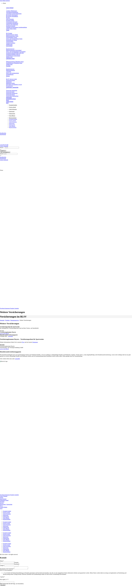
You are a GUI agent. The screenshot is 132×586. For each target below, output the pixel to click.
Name (2, 561)
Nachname (16, 564)
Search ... (2, 147)
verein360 (10, 336)
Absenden (3, 585)
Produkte (7, 320)
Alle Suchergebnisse (5, 152)
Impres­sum (11, 111)
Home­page (35, 342)
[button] (67, 3)
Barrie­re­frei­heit (12, 117)
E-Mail (2, 565)
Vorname (16, 562)
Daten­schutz (12, 113)
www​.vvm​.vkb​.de (4, 333)
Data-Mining (12, 115)
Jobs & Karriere (13, 109)
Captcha (2, 577)
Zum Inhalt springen (5, 0)
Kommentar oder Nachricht (7, 568)
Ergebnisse (3, 150)
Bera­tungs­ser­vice (15, 320)
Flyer (23, 342)
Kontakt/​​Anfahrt (13, 105)
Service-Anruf (12, 107)
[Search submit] (0, 149)
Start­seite (2, 320)
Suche (1, 153)
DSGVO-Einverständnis (6, 570)
